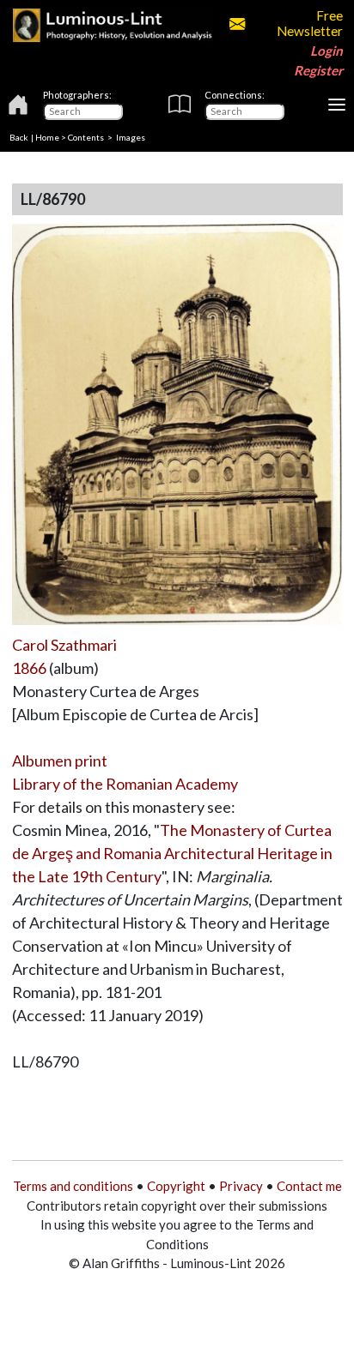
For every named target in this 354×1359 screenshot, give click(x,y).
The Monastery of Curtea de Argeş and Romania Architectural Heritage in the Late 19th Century (172, 853)
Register (318, 70)
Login (326, 50)
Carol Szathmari (64, 644)
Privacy (241, 1186)
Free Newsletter (309, 23)
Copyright (176, 1186)
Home (47, 137)
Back (18, 137)
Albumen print (59, 760)
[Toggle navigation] (337, 104)
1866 (29, 667)
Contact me (309, 1186)
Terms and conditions (73, 1186)
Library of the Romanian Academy (125, 783)
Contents (86, 137)
